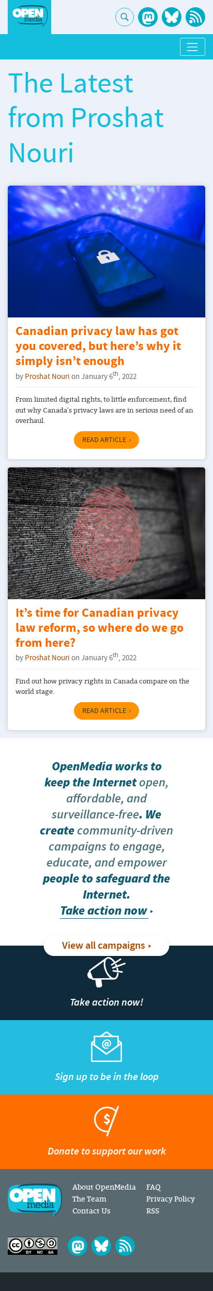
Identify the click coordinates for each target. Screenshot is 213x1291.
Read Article (104, 440)
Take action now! (106, 1002)
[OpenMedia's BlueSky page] (171, 17)
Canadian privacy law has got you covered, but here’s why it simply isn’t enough (98, 346)
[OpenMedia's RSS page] (195, 17)
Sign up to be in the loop (107, 1076)
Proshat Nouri (47, 377)
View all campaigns (103, 945)
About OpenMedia (104, 1187)
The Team (89, 1199)
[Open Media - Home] (29, 16)
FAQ (153, 1187)
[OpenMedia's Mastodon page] (148, 17)
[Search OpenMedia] (124, 17)
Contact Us (91, 1211)
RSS (152, 1211)
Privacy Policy (170, 1199)
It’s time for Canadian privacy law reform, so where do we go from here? (100, 628)
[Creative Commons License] (32, 1246)
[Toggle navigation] (192, 47)
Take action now (103, 911)
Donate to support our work (107, 1151)
